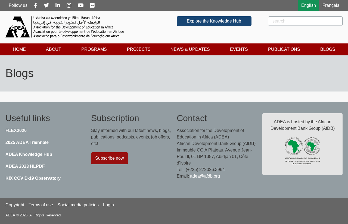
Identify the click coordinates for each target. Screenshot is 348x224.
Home (19, 49)
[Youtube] (80, 5)
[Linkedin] (57, 5)
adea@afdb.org (205, 176)
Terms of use (41, 205)
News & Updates (190, 49)
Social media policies (78, 205)
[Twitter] (46, 5)
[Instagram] (68, 5)
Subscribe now (109, 158)
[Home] (66, 27)
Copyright (14, 205)
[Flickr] (92, 5)
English (308, 5)
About (53, 49)
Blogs (327, 49)
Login (108, 205)
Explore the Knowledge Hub (214, 21)
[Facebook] (36, 5)
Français (330, 5)
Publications (284, 49)
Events (239, 49)
